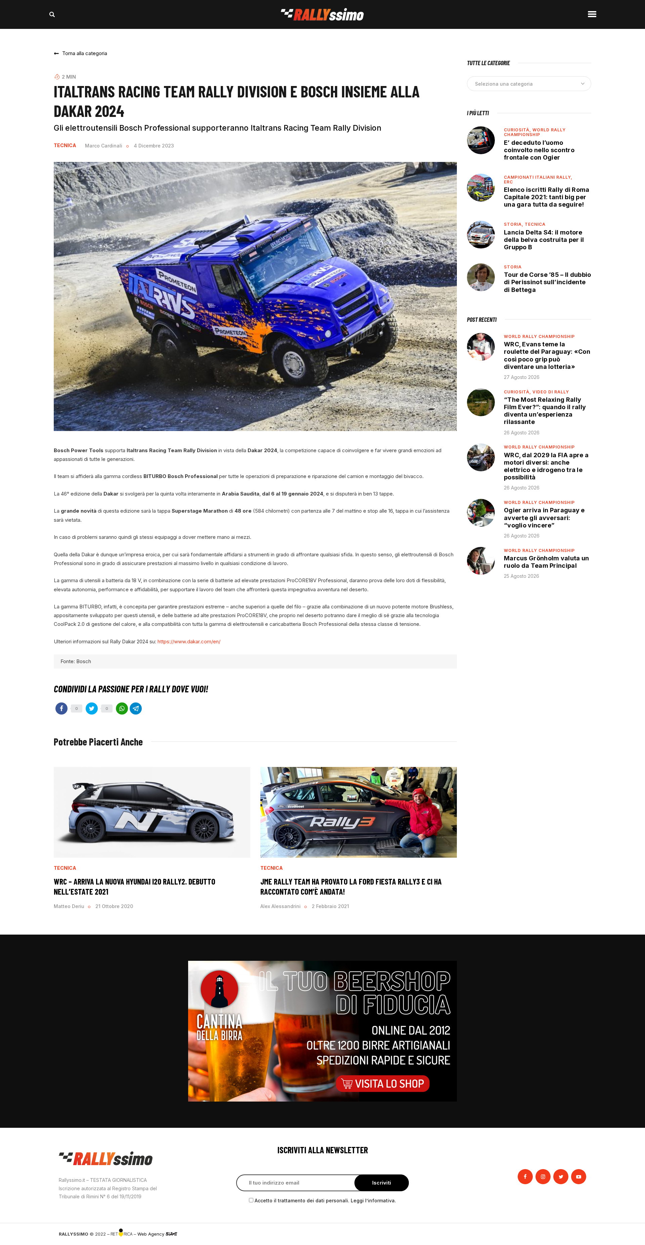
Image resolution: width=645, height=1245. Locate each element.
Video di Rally (550, 391)
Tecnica (65, 145)
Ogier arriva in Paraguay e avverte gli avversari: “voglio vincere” (544, 517)
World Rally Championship (535, 132)
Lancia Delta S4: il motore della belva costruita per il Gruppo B (544, 240)
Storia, (514, 224)
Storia (513, 266)
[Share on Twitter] (92, 708)
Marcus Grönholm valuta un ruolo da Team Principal (546, 562)
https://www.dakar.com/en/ (189, 641)
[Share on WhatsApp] (122, 708)
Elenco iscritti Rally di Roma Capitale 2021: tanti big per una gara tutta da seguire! (547, 197)
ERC (508, 181)
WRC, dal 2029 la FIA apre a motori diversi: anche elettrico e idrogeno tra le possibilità (546, 466)
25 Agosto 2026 (521, 576)
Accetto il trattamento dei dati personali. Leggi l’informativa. (325, 1200)
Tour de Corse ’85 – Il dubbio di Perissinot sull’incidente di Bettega (547, 282)
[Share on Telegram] (136, 708)
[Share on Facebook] (61, 708)
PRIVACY (577, 1234)
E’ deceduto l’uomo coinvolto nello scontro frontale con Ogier (539, 150)
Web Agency (151, 1234)
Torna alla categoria (84, 53)
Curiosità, (518, 129)
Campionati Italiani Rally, (538, 177)
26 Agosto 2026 (522, 432)
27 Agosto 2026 (522, 377)
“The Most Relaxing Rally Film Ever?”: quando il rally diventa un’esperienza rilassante (545, 410)
